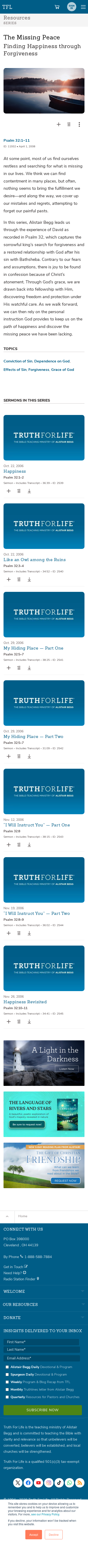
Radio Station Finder (20, 1279)
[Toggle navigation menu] (83, 7)
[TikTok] (59, 1482)
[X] (18, 1482)
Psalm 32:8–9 (14, 919)
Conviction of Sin (18, 361)
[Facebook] (28, 1482)
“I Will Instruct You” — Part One (37, 825)
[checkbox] (42, 1382)
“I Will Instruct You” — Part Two (37, 914)
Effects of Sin (15, 369)
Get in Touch (14, 1267)
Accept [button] (33, 1534)
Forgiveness (38, 369)
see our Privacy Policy (45, 1514)
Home (22, 1216)
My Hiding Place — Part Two (34, 737)
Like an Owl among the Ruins (35, 560)
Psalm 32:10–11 (15, 1008)
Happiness (15, 471)
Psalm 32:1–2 (14, 477)
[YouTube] (38, 1482)
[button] (69, 124)
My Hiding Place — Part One (34, 648)
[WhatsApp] (69, 1482)
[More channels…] (79, 1482)
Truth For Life (7, 6)
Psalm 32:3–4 (14, 566)
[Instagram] (49, 1482)
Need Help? (13, 1273)
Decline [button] (54, 1534)
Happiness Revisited (25, 1002)
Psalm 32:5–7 (14, 654)
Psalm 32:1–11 (17, 140)
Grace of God (62, 369)
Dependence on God (52, 361)
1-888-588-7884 (38, 1257)
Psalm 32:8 (12, 831)
